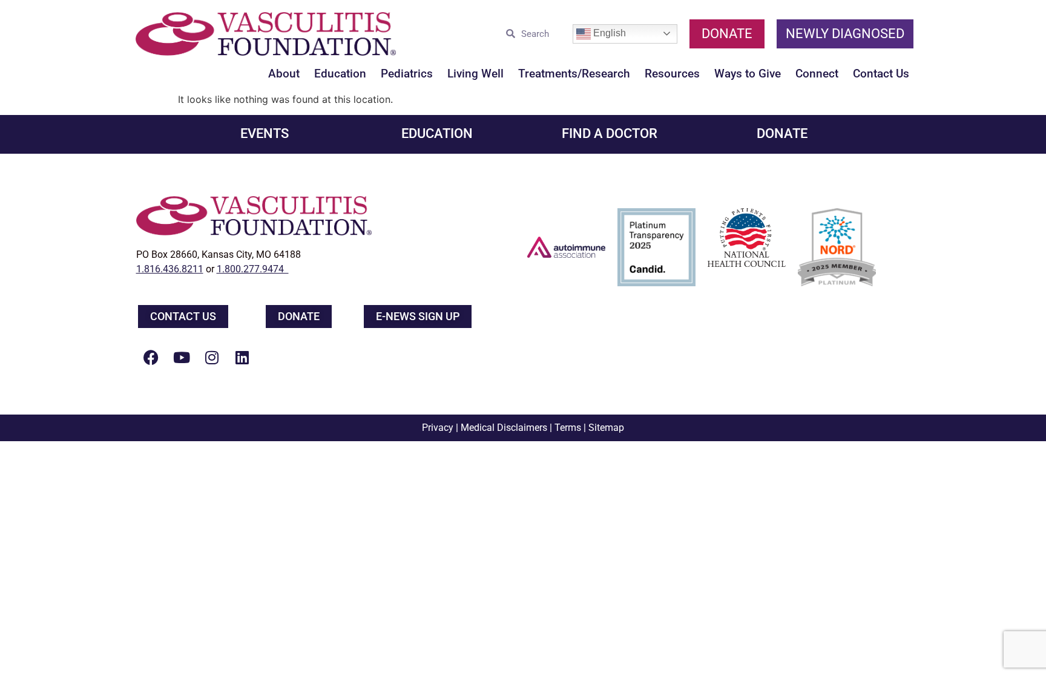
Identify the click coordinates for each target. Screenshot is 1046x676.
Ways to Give (747, 73)
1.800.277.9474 (253, 269)
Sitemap (606, 427)
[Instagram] (212, 357)
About (284, 73)
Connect (816, 73)
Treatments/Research (574, 73)
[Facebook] (151, 357)
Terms (567, 427)
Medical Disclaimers (504, 427)
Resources (672, 73)
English (608, 33)
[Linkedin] (242, 357)
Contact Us (881, 73)
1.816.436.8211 (169, 269)
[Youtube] (181, 357)
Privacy (437, 427)
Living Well (475, 73)
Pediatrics (407, 73)
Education (340, 73)
